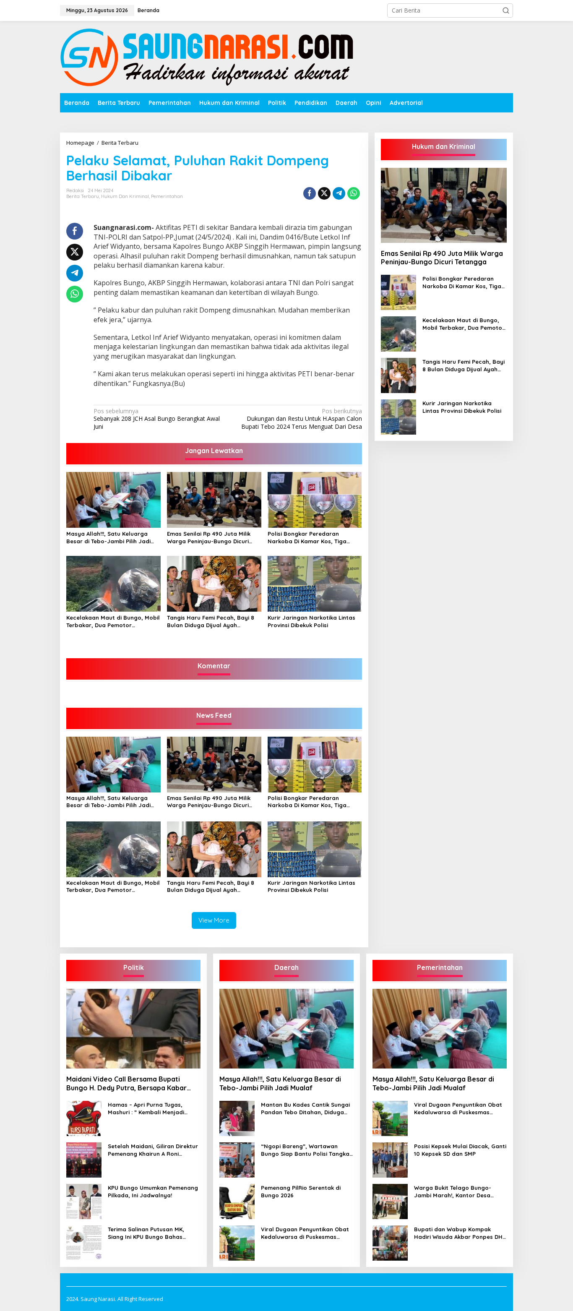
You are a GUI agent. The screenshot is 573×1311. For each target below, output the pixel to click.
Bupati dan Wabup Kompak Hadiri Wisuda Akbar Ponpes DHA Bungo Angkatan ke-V (460, 1233)
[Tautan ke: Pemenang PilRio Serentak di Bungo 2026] (237, 1200)
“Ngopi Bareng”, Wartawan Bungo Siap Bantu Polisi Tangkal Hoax (306, 1150)
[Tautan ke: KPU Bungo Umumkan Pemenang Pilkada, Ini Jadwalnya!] (84, 1200)
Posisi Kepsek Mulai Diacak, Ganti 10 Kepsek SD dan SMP (460, 1150)
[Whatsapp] (353, 193)
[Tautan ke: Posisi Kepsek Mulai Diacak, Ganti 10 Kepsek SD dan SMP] (390, 1159)
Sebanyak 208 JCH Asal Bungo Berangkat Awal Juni (157, 418)
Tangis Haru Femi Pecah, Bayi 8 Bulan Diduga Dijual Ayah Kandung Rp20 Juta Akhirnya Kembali (210, 621)
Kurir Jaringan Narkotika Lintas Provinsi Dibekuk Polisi (311, 621)
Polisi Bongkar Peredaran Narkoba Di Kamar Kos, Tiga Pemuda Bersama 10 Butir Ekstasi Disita (314, 537)
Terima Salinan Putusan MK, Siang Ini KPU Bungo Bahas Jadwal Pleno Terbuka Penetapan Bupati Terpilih (146, 1233)
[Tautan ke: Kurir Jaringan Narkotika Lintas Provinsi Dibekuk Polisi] (398, 416)
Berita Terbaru (82, 196)
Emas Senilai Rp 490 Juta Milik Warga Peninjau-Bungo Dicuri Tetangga (208, 537)
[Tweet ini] (324, 193)
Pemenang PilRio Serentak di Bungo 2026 (301, 1191)
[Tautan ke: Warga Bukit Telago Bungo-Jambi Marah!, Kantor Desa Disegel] (390, 1200)
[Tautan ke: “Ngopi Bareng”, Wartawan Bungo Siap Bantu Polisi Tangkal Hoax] (237, 1159)
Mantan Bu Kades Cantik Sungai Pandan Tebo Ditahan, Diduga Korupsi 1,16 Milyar (305, 1108)
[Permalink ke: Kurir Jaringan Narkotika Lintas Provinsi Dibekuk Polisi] (315, 583)
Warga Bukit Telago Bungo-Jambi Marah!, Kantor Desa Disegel (452, 1191)
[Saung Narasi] (208, 56)
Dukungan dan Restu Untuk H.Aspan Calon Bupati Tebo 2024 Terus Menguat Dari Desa (301, 418)
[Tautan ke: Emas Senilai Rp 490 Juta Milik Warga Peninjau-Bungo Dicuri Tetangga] (444, 205)
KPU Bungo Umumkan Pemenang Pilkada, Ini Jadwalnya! (153, 1191)
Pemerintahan (167, 196)
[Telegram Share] (339, 193)
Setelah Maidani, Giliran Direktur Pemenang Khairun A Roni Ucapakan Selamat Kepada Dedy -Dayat (153, 1150)
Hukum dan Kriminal (125, 196)
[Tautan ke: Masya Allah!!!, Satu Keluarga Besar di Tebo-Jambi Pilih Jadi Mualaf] (286, 1029)
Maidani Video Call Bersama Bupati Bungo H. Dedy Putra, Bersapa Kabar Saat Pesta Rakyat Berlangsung (126, 1083)
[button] (506, 10)
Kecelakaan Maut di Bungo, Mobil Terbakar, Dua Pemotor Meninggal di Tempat (113, 621)
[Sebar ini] (309, 193)
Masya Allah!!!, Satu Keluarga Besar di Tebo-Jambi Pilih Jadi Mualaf (108, 537)
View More (213, 920)
